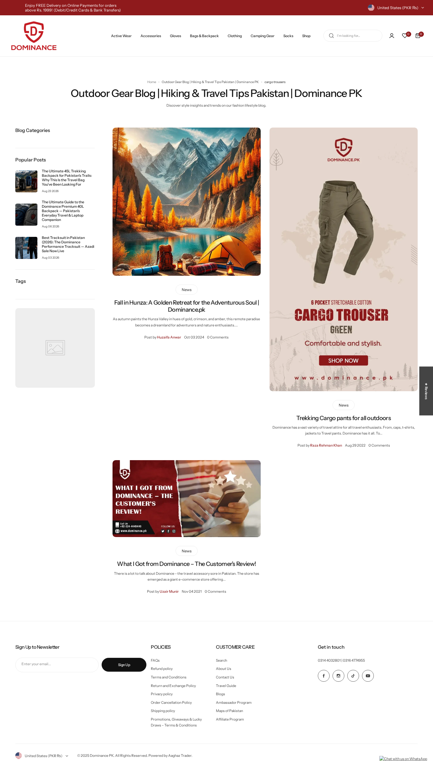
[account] (391, 35)
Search (221, 660)
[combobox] (352, 36)
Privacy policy (162, 694)
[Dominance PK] (34, 35)
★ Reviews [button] (426, 391)
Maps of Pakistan (229, 710)
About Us (223, 668)
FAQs (155, 660)
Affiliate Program (230, 719)
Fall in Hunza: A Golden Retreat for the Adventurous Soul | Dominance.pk (186, 306)
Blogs (220, 694)
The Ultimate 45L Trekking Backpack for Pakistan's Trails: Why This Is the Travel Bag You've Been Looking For (67, 177)
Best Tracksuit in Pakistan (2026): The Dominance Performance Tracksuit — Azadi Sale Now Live (68, 244)
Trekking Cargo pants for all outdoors (343, 418)
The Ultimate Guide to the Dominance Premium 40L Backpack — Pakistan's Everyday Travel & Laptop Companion (63, 211)
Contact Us (225, 677)
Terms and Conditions (168, 677)
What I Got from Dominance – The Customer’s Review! (186, 563)
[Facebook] (324, 676)
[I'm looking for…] (331, 36)
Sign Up (124, 665)
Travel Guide (226, 685)
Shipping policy (163, 710)
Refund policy (162, 668)
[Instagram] (338, 676)
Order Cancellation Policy (171, 702)
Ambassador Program (234, 702)
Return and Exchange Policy (173, 685)
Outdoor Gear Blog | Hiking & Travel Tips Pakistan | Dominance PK (210, 82)
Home (151, 82)
